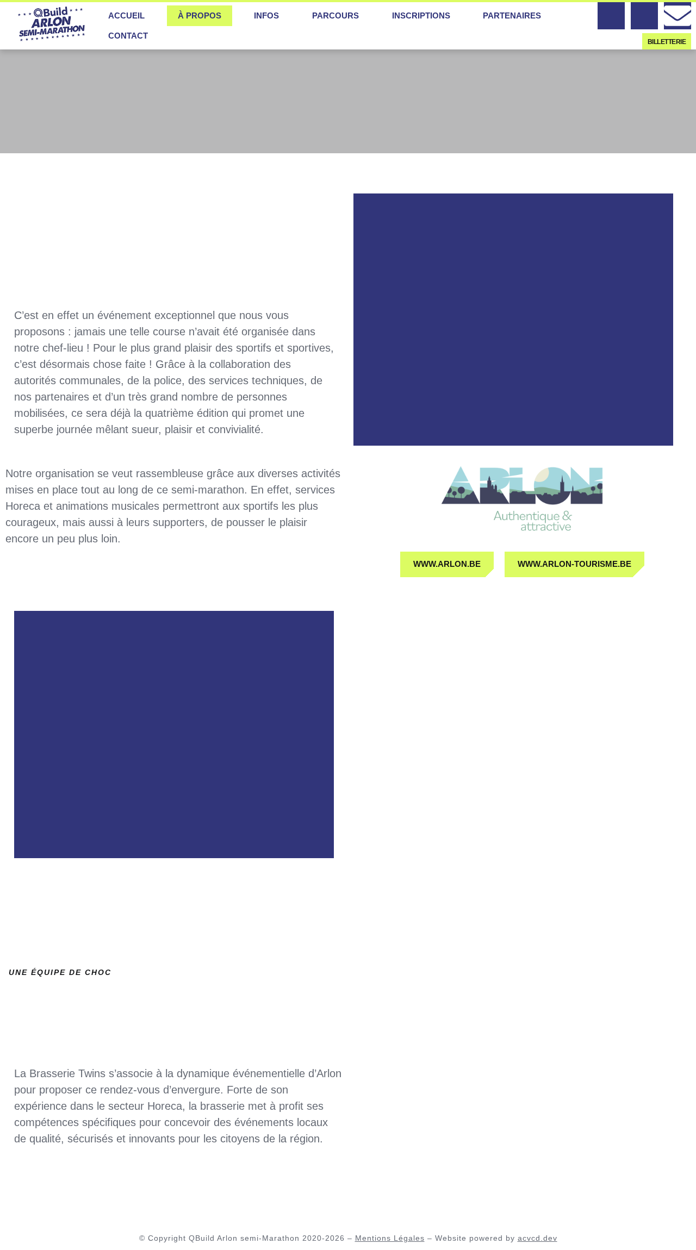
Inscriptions (421, 15)
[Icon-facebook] (611, 15)
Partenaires (512, 15)
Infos (266, 15)
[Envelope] (677, 15)
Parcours (335, 15)
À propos (199, 15)
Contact (128, 35)
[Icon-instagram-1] (644, 15)
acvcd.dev (537, 1238)
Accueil (126, 15)
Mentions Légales (390, 1238)
